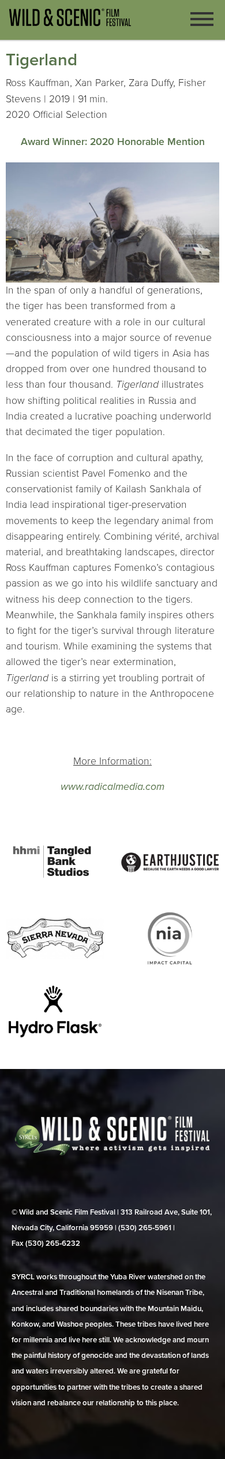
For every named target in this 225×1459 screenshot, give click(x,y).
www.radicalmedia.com (112, 787)
